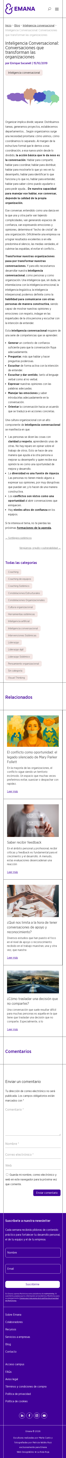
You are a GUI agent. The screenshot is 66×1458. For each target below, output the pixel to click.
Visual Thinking (16, 677)
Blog (17, 25)
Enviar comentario (47, 1192)
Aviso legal (11, 1379)
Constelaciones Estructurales (24, 593)
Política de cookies (16, 1401)
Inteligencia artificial (19, 621)
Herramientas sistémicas (21, 614)
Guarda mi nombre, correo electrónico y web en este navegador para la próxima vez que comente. (31, 1179)
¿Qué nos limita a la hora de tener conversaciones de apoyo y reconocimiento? (32, 927)
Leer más (12, 791)
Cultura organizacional (20, 607)
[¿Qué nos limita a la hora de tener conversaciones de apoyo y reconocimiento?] (33, 916)
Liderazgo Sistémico (19, 656)
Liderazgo (13, 642)
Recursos (10, 1329)
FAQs (8, 1371)
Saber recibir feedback (24, 842)
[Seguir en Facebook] (29, 1416)
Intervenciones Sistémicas (22, 635)
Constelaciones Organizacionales (26, 600)
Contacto (11, 1351)
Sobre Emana (13, 1314)
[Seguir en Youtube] (44, 1416)
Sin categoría (15, 670)
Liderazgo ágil (15, 649)
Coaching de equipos (19, 579)
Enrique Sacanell (20, 63)
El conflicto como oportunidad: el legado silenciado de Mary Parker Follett (32, 757)
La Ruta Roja (43, 1452)
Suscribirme (32, 1284)
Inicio (8, 25)
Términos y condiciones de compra (25, 1386)
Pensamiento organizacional (23, 663)
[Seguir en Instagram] (37, 1416)
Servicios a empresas (17, 1337)
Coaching (13, 572)
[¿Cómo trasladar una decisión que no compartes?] (33, 992)
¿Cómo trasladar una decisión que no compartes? (32, 1001)
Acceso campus (14, 1364)
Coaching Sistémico (18, 586)
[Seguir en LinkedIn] (22, 1416)
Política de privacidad (18, 1394)
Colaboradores (14, 1322)
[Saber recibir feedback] (33, 836)
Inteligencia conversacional (38, 25)
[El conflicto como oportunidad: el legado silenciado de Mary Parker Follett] (33, 745)
